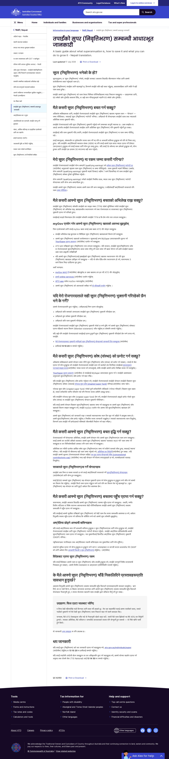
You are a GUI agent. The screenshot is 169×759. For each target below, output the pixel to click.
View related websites (66, 751)
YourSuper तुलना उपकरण (65, 241)
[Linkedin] (149, 730)
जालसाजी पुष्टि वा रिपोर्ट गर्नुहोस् (23, 143)
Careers (30, 730)
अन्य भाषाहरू (66, 631)
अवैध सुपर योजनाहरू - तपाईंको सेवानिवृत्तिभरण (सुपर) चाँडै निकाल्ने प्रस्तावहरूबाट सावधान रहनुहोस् (27, 73)
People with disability (72, 702)
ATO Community (85, 3)
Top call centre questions (123, 702)
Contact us (116, 707)
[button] (90, 62)
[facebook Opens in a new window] (142, 730)
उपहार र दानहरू (18, 53)
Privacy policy (46, 730)
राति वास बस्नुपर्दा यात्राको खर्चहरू (24, 87)
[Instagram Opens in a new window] (155, 730)
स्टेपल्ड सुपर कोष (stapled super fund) (91, 384)
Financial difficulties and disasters (127, 717)
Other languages (69, 717)
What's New (119, 3)
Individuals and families (55, 22)
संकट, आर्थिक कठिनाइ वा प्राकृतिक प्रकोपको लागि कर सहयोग (27, 130)
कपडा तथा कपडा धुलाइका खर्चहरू (24, 47)
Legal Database (103, 3)
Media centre (19, 702)
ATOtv (62, 730)
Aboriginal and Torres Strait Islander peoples (82, 707)
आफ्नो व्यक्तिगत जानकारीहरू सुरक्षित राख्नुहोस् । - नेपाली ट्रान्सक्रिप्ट (28, 94)
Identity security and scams (124, 712)
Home (34, 22)
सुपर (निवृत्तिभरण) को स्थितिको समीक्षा (25, 155)
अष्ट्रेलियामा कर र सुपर (20, 115)
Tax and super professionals (122, 22)
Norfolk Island (68, 712)
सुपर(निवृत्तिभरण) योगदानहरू (117, 472)
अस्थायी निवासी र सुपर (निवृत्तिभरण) (81, 550)
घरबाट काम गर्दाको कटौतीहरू (22, 149)
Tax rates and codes (23, 712)
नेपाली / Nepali (87, 30)
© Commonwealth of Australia (41, 751)
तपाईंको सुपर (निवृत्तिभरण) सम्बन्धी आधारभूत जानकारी (27, 108)
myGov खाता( (62, 272)
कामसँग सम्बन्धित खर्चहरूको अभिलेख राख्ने (26, 81)
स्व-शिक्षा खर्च (17, 101)
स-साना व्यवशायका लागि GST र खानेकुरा (26, 59)
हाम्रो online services (64, 277)
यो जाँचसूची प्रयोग (98, 285)
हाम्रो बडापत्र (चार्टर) (20, 138)
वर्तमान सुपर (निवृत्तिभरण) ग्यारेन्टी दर (120, 165)
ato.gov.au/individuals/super (118, 647)
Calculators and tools (23, 717)
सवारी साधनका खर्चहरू (20, 42)
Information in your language (66, 30)
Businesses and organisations (87, 22)
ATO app (59, 281)
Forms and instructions (23, 707)
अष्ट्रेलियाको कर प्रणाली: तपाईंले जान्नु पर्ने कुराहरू (26, 122)
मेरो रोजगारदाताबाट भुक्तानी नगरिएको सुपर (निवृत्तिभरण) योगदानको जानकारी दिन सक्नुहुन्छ (87, 341)
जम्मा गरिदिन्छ (62, 190)
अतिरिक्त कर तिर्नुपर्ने (105, 451)
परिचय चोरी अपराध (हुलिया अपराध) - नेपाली (27, 64)
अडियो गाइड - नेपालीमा (20, 36)
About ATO (16, 730)
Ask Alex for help (143, 756)
